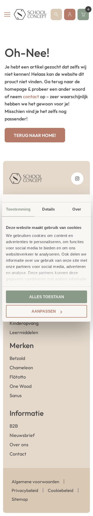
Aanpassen (44, 311)
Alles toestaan (46, 297)
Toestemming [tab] (18, 209)
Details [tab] (48, 209)
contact (31, 96)
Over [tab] (76, 209)
